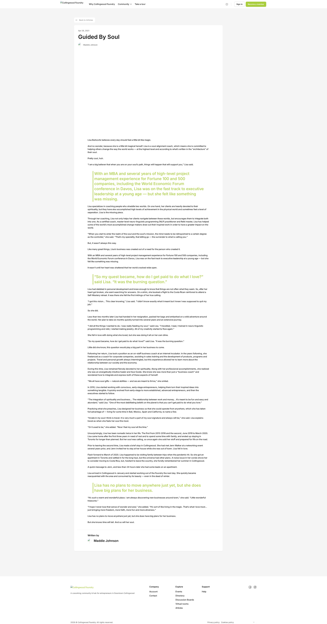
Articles (179, 608)
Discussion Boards (185, 599)
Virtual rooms (182, 604)
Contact (153, 595)
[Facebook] (250, 587)
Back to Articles (86, 20)
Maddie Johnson (90, 45)
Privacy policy (213, 622)
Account (153, 591)
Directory (180, 595)
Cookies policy (227, 622)
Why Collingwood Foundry (102, 4)
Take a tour (140, 4)
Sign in (239, 4)
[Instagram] (255, 587)
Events (179, 591)
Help (204, 591)
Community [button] (123, 4)
